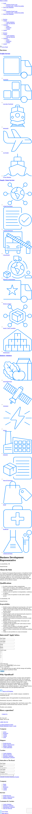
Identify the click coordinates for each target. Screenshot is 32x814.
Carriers (5, 20)
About (7, 26)
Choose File (3, 665)
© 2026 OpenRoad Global (6, 724)
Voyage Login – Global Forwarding (15, 6)
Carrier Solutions (10, 22)
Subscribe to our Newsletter (7, 775)
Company (5, 24)
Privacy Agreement (4, 666)
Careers (5, 30)
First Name (2, 638)
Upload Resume (4, 663)
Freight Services (5, 53)
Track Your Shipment (8, 7)
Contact (8, 29)
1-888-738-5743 (4, 722)
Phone (1, 647)
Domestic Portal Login (11, 4)
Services (5, 19)
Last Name (2, 641)
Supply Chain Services (7, 180)
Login (4, 3)
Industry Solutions (6, 355)
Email (1, 644)
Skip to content (3, 0)
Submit (2, 671)
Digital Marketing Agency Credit (8, 726)
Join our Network (10, 23)
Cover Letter (3, 650)
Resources (8, 27)
